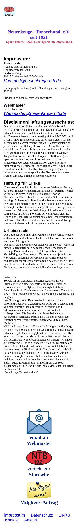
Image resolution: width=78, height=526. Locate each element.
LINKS (64, 515)
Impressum (14, 515)
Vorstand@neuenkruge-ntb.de (32, 80)
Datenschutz (42, 515)
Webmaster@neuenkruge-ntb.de (35, 113)
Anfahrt (30, 520)
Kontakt (12, 520)
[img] (19, 11)
